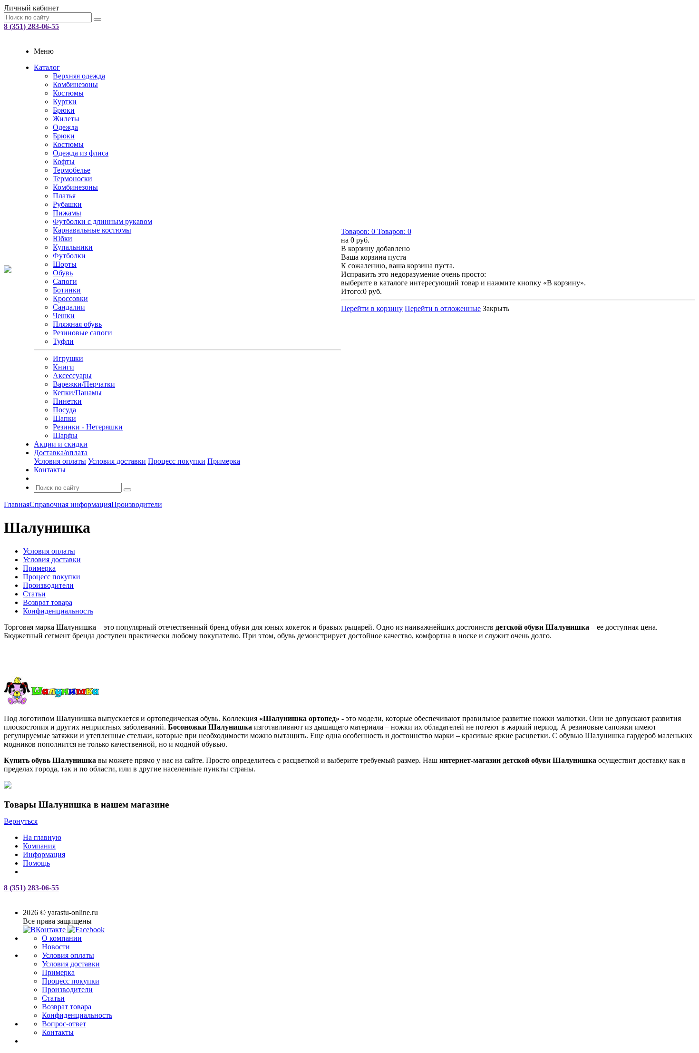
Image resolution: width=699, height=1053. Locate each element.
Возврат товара (66, 1007)
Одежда (65, 127)
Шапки (64, 418)
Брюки (64, 110)
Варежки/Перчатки (84, 384)
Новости (56, 947)
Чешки (64, 316)
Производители (67, 989)
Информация (44, 854)
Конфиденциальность (77, 1015)
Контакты (50, 470)
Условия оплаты (60, 461)
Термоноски (72, 179)
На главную (42, 837)
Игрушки (68, 358)
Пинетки (67, 401)
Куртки (65, 102)
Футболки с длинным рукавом (102, 221)
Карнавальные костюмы (92, 230)
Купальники (73, 247)
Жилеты (66, 119)
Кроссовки (70, 298)
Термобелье (71, 170)
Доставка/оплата (60, 452)
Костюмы (68, 93)
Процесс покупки (176, 461)
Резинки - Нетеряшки (88, 427)
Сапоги (65, 281)
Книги (63, 367)
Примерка (223, 461)
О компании (62, 938)
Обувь (63, 273)
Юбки (62, 238)
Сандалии (69, 307)
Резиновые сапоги (82, 333)
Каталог (47, 67)
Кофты (64, 161)
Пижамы (67, 213)
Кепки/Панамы (77, 393)
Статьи (53, 998)
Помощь (36, 863)
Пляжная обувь (77, 324)
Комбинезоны (75, 84)
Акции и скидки (60, 444)
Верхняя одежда (79, 76)
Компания (39, 846)
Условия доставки (117, 461)
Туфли (63, 341)
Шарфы (65, 435)
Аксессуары (72, 375)
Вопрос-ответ (64, 1024)
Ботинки (67, 290)
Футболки (69, 256)
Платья (64, 196)
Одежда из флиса (80, 153)
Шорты (65, 264)
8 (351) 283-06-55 (31, 26)
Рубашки (67, 204)
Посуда (64, 410)
